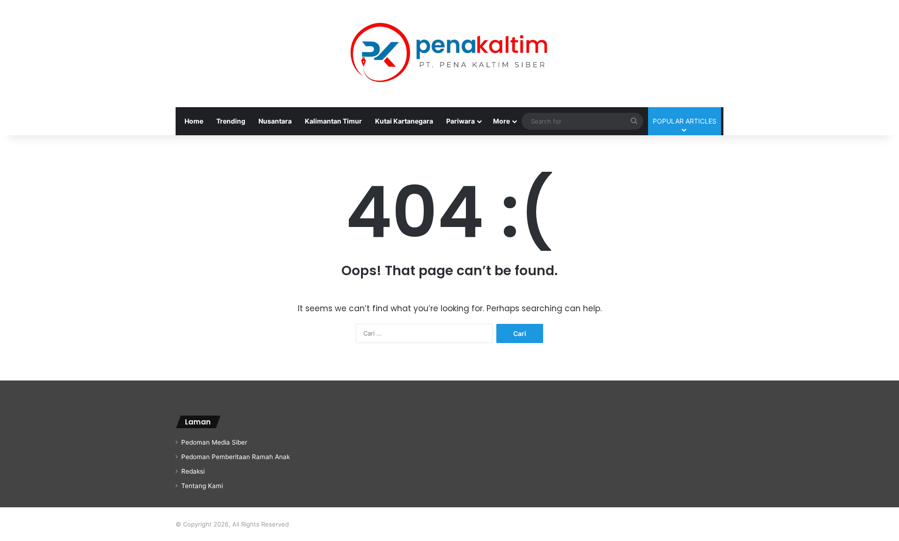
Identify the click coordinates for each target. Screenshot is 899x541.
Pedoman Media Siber (214, 442)
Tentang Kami (202, 486)
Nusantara (275, 121)
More (501, 121)
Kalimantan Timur (333, 121)
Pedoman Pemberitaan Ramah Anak (235, 457)
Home (193, 121)
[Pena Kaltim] (449, 53)
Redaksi (193, 471)
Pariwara (460, 121)
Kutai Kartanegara (404, 121)
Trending (230, 121)
